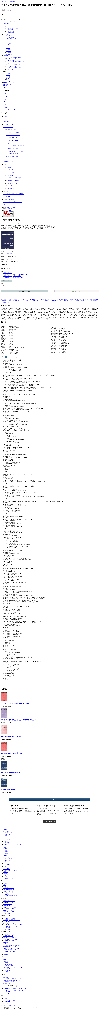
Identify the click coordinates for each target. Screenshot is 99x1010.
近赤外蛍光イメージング (19, 300)
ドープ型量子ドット (78, 300)
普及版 (8, 46)
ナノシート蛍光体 (88, 300)
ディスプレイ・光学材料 (12, 132)
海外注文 (5, 848)
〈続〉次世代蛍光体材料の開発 (10, 772)
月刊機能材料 (9, 29)
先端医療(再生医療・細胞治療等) (11, 920)
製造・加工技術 (7, 970)
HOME (5, 829)
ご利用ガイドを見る (49, 821)
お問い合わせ (6, 63)
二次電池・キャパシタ (12, 140)
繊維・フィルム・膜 (11, 183)
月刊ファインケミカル (12, 28)
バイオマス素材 (10, 172)
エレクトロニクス (11, 40)
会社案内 (5, 55)
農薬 (4, 886)
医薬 (4, 885)
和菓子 (8, 76)
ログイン (7, 85)
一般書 (8, 48)
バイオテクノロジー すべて (10, 918)
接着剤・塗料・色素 (8, 891)
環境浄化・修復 (7, 983)
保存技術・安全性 (8, 971)
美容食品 (5, 962)
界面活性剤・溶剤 (8, 892)
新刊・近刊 (6, 23)
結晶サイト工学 (21, 299)
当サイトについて (9, 82)
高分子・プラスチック (12, 169)
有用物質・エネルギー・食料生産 (12, 926)
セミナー (5, 25)
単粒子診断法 (13, 299)
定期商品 (8, 73)
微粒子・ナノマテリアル (12, 180)
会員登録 (5, 835)
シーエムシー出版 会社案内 (13, 57)
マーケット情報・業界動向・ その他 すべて (14, 988)
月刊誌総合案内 (10, 32)
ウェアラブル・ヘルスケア (13, 135)
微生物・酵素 (6, 927)
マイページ (6, 837)
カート (7, 87)
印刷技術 (5, 954)
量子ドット (69, 299)
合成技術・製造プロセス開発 (11, 895)
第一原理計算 (86, 299)
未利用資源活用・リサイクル (11, 981)
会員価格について (8, 853)
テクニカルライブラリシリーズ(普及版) (13, 194)
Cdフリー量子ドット (67, 300)
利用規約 (5, 847)
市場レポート (9, 45)
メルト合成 (28, 299)
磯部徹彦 (9, 253)
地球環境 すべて (7, 977)
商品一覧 (5, 34)
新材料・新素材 (10, 37)
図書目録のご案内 (11, 58)
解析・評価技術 (7, 929)
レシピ (8, 81)
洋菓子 (8, 78)
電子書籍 (8, 52)
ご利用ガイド (6, 841)
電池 (4, 104)
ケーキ (8, 75)
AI (4, 101)
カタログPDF (27, 291)
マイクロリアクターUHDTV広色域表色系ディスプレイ (45, 299)
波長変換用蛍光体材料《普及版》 (11, 736)
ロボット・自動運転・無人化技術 (15, 145)
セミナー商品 (6, 993)
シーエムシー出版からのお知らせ (15, 61)
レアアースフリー (40, 300)
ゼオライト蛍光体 (49, 300)
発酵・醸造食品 (7, 964)
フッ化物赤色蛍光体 (77, 299)
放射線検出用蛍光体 (8, 300)
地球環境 (8, 43)
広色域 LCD (62, 299)
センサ (8, 159)
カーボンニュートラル (9, 109)
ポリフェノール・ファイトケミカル (12, 967)
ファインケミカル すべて (10, 883)
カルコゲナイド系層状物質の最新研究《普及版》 (16, 703)
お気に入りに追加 (6, 280)
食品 (7, 42)
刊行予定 (5, 204)
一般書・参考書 (7, 196)
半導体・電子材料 (11, 129)
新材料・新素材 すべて (9, 901)
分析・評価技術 (10, 188)
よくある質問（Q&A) (11, 66)
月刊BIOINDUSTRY (11, 31)
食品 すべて (6, 959)
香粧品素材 (6, 894)
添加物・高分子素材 (8, 889)
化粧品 (5, 94)
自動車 (5, 99)
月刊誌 (5, 26)
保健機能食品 (6, 961)
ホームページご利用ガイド (13, 64)
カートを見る (6, 839)
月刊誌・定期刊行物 (8, 199)
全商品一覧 (9, 54)
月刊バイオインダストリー (10, 1003)
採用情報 (5, 851)
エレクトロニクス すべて (10, 934)
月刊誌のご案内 (7, 832)
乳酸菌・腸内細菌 (8, 965)
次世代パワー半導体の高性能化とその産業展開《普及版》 (18, 720)
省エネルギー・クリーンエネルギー (12, 978)
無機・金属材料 (10, 175)
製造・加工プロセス (11, 186)
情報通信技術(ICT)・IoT (12, 148)
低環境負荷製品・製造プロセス (11, 980)
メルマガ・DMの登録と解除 (13, 67)
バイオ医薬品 (6, 921)
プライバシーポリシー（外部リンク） (13, 844)
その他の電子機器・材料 (12, 153)
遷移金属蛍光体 (58, 300)
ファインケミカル (11, 35)
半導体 (5, 96)
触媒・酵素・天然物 (8, 888)
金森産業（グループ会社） (13, 60)
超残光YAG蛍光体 (31, 300)
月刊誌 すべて (7, 998)
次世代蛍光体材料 (5, 299)
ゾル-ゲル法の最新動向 (8, 789)
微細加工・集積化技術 (12, 156)
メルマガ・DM (7, 834)
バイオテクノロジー (11, 38)
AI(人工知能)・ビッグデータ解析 (14, 151)
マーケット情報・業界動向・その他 (12, 202)
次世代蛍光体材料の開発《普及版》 (12, 753)
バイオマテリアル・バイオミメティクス (13, 924)
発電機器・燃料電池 (11, 137)
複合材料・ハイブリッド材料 (13, 178)
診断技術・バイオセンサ (9, 923)
